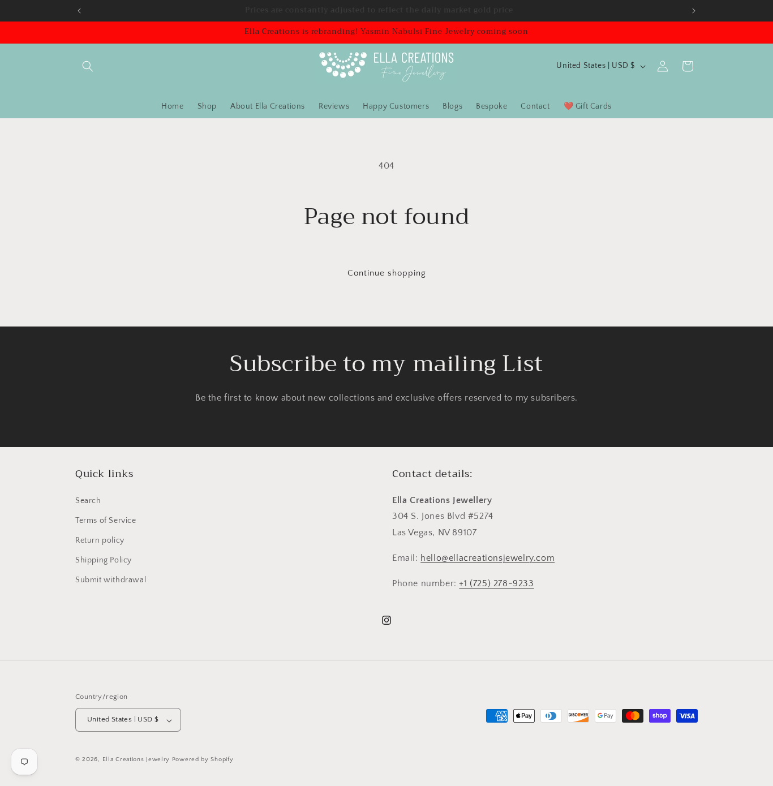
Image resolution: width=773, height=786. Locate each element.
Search (88, 500)
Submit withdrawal (110, 580)
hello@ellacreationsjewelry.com (487, 558)
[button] (87, 66)
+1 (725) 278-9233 (496, 583)
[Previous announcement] (79, 11)
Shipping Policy (103, 560)
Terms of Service (105, 520)
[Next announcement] (693, 11)
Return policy (99, 540)
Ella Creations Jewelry (136, 760)
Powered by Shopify (203, 760)
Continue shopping (386, 273)
